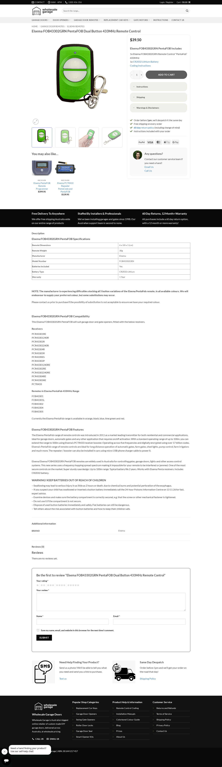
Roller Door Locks (84, 725)
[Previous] (37, 80)
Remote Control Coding (127, 708)
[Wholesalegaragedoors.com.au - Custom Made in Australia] (44, 11)
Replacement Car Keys (116, 20)
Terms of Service (164, 714)
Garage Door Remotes (86, 20)
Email (116, 616)
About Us (120, 736)
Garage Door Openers (86, 714)
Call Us (148, 170)
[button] (166, 2)
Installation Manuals (125, 714)
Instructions (160, 20)
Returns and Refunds (166, 708)
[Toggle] (134, 86)
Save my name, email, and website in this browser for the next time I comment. (77, 630)
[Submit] (187, 10)
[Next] (116, 80)
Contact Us (178, 20)
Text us (63, 678)
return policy (144, 127)
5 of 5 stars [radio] (72, 585)
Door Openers (60, 20)
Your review (42, 590)
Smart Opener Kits (84, 736)
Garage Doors (39, 20)
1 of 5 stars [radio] (37, 585)
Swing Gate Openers (85, 719)
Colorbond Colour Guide (128, 719)
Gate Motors (141, 20)
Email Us (149, 166)
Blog (118, 725)
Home (35, 26)
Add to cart (166, 74)
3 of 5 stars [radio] (50, 585)
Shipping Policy (148, 678)
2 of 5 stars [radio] (42, 585)
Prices (119, 731)
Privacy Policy (163, 725)
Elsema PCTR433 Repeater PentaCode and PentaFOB (65, 187)
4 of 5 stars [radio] (60, 585)
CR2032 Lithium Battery (145, 61)
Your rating (42, 581)
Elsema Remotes (75, 26)
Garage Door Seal (84, 731)
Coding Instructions (140, 65)
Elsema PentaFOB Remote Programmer (42, 186)
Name (39, 616)
